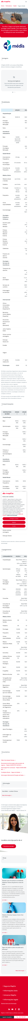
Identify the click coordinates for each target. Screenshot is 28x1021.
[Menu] (26, 1)
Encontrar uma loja (9, 846)
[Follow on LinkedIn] (9, 1009)
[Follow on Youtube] (12, 1009)
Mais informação (6, 795)
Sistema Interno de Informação (8, 1003)
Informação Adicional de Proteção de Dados (12, 775)
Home (2, 6)
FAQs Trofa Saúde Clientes (7, 760)
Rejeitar (14, 522)
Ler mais (4, 900)
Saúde (15, 6)
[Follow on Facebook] (15, 1009)
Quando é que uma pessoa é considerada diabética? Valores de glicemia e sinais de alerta (12, 882)
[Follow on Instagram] (19, 1009)
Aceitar (14, 526)
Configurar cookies (14, 518)
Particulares (9, 6)
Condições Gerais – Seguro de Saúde (10, 772)
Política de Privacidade (12, 515)
